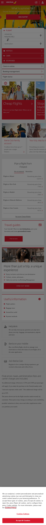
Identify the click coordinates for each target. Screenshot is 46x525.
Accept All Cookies (23, 520)
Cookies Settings (23, 514)
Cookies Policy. (10, 508)
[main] (23, 506)
